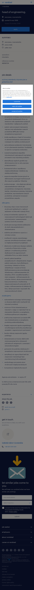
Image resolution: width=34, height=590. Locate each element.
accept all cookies (17, 111)
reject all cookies (17, 106)
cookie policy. (9, 97)
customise (17, 101)
